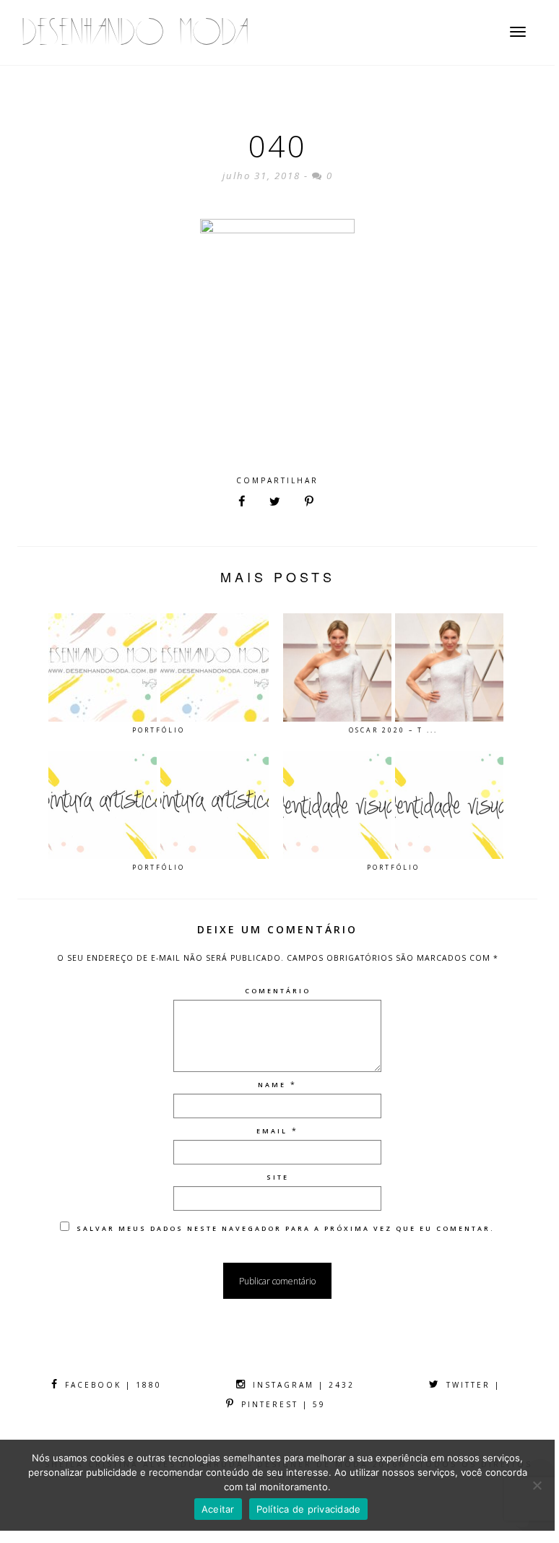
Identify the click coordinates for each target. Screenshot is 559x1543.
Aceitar (218, 1509)
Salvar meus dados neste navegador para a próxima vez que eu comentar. (286, 1228)
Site (277, 1177)
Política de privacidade (308, 1509)
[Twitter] (274, 502)
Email (271, 1131)
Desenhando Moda (135, 32)
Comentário (278, 990)
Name (272, 1084)
